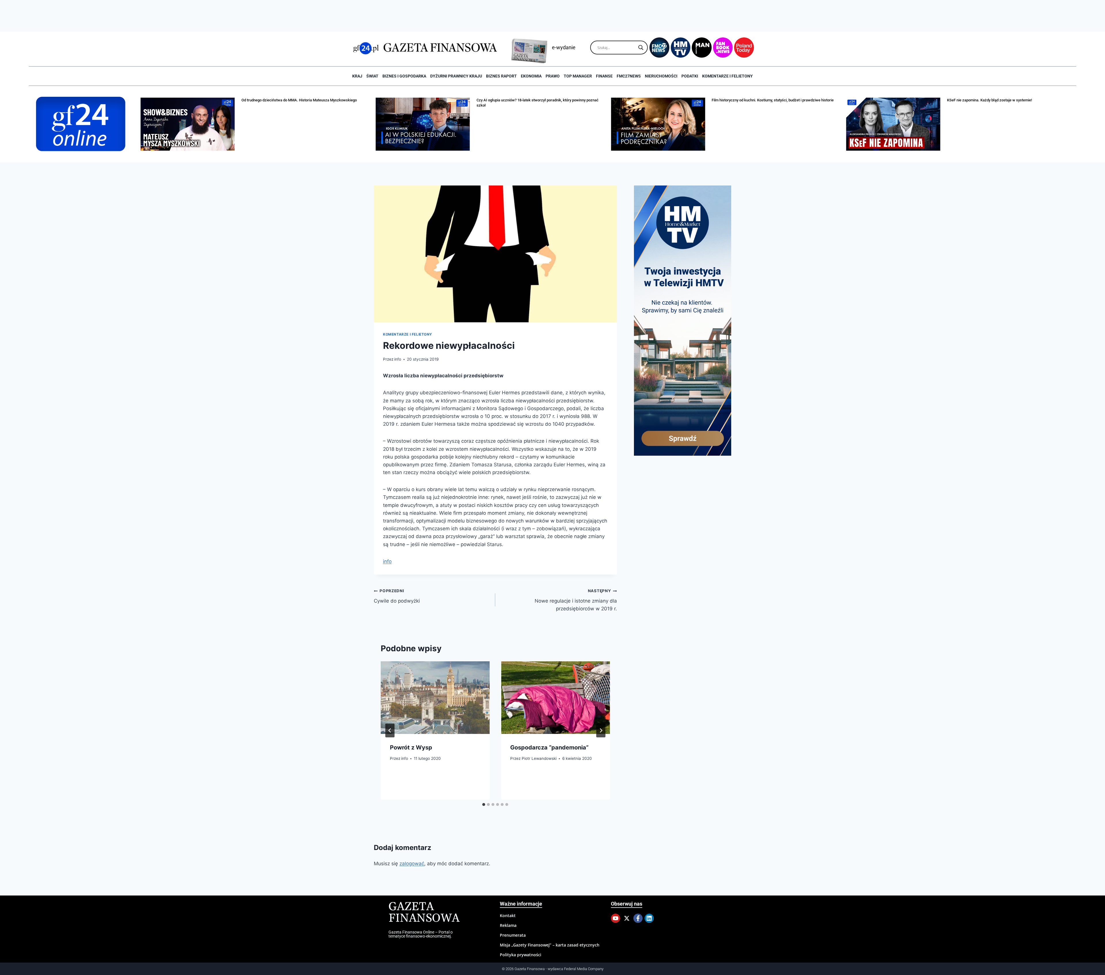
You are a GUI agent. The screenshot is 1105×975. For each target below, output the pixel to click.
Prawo (553, 76)
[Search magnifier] (641, 47)
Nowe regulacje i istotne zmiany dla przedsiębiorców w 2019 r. (576, 599)
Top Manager (578, 76)
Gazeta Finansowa (424, 913)
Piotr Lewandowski (539, 758)
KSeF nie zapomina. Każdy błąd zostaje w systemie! (989, 100)
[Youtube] (615, 918)
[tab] (483, 804)
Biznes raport (501, 76)
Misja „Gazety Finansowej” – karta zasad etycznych (549, 945)
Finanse (604, 76)
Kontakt (508, 915)
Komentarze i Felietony (727, 76)
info (397, 359)
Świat (372, 76)
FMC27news (629, 76)
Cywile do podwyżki (397, 596)
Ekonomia (531, 76)
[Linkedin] (649, 918)
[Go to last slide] (390, 730)
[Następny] (600, 730)
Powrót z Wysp (411, 747)
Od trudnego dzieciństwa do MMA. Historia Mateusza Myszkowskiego (299, 100)
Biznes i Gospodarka (404, 76)
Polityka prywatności (520, 954)
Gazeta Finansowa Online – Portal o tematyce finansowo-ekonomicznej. (420, 934)
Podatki (689, 76)
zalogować (411, 863)
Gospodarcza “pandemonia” (549, 747)
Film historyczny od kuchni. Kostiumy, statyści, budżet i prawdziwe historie (773, 100)
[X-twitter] (626, 918)
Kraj (357, 76)
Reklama (508, 925)
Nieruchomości (661, 76)
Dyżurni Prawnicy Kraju (456, 76)
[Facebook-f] (638, 918)
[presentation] (435, 697)
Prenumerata (513, 935)
